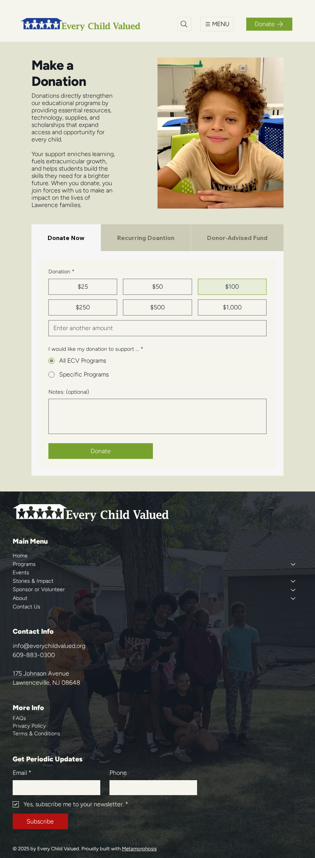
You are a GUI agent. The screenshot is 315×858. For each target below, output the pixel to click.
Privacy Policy (29, 726)
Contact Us (26, 606)
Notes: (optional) (68, 392)
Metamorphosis (139, 848)
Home (20, 555)
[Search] (184, 24)
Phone (118, 772)
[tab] (66, 237)
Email (22, 772)
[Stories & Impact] (292, 581)
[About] (292, 598)
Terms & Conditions (36, 733)
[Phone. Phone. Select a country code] (122, 787)
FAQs (19, 718)
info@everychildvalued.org (49, 645)
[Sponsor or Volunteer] (292, 589)
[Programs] (292, 564)
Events (21, 572)
